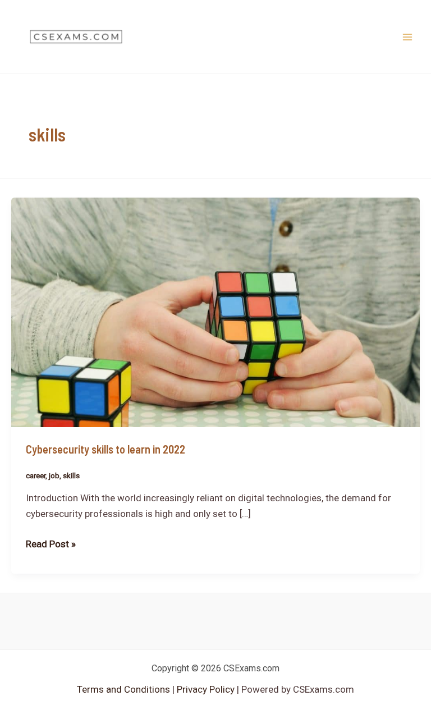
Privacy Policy (205, 689)
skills (71, 476)
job (54, 476)
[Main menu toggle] (407, 37)
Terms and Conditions (124, 689)
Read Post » (51, 543)
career (35, 476)
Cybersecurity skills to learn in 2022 (105, 449)
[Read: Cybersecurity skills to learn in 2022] (215, 311)
